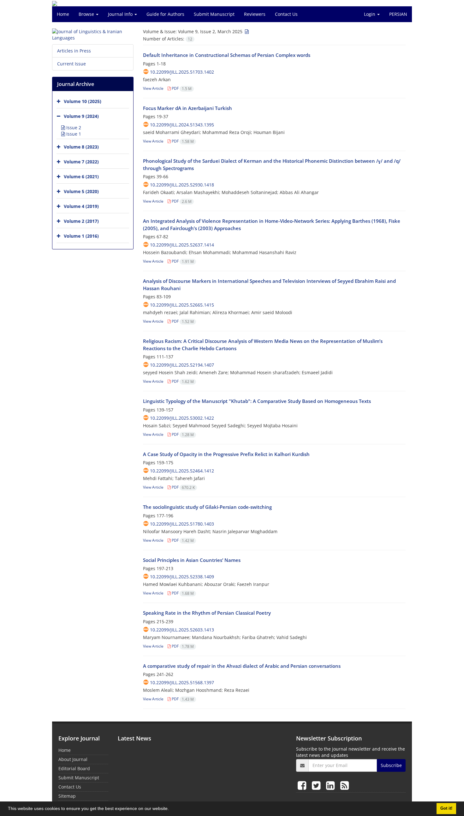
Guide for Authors (165, 14)
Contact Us (286, 14)
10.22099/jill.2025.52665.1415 (182, 305)
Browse (87, 14)
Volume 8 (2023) (81, 147)
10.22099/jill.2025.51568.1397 (182, 682)
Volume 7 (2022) (81, 162)
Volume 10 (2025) (82, 101)
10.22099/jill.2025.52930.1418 (182, 185)
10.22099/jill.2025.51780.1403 (182, 524)
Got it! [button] (446, 808)
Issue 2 (73, 128)
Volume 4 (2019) (81, 206)
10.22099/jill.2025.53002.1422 (182, 418)
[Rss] (344, 785)
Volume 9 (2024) (81, 116)
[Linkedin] (331, 785)
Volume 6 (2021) (81, 177)
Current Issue (71, 64)
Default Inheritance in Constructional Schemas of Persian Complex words (226, 55)
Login (370, 14)
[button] (171, 809)
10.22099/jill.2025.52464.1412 (182, 471)
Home (63, 14)
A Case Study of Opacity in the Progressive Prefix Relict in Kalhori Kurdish (226, 454)
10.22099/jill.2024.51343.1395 (182, 125)
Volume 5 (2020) (81, 191)
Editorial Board (74, 768)
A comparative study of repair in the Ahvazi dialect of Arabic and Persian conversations (242, 666)
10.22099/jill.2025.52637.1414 (182, 245)
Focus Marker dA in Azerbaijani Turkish (187, 108)
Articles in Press (74, 51)
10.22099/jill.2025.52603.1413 (182, 630)
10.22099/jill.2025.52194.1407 (182, 365)
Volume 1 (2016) (81, 236)
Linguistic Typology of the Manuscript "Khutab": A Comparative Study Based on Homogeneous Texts (257, 401)
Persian (398, 14)
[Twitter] (317, 785)
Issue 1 (73, 134)
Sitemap (67, 796)
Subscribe (391, 765)
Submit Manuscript (214, 14)
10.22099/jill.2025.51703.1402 (182, 72)
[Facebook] (303, 785)
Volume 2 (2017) (81, 221)
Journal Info (121, 14)
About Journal (72, 759)
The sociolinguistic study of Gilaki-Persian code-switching (207, 507)
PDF (181, 88)
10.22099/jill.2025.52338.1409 (182, 577)
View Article (153, 88)
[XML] (246, 31)
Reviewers (254, 14)
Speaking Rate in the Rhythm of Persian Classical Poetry (207, 613)
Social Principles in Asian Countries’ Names (192, 560)
